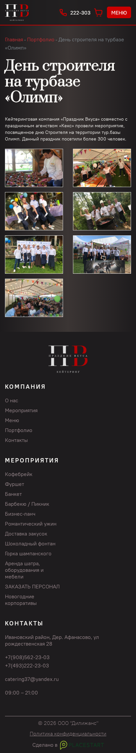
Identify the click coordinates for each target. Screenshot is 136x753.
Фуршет (14, 484)
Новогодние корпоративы (21, 599)
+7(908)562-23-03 (27, 657)
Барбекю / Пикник (27, 503)
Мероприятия (21, 410)
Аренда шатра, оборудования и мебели (24, 570)
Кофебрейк (18, 474)
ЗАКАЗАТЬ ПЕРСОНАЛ (32, 586)
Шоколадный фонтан (30, 543)
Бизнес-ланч (20, 513)
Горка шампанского (28, 553)
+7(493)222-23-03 (27, 665)
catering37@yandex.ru (32, 679)
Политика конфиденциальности (68, 733)
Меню (119, 12)
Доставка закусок (26, 533)
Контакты (16, 440)
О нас (11, 400)
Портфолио (18, 430)
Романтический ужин (30, 523)
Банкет (13, 494)
